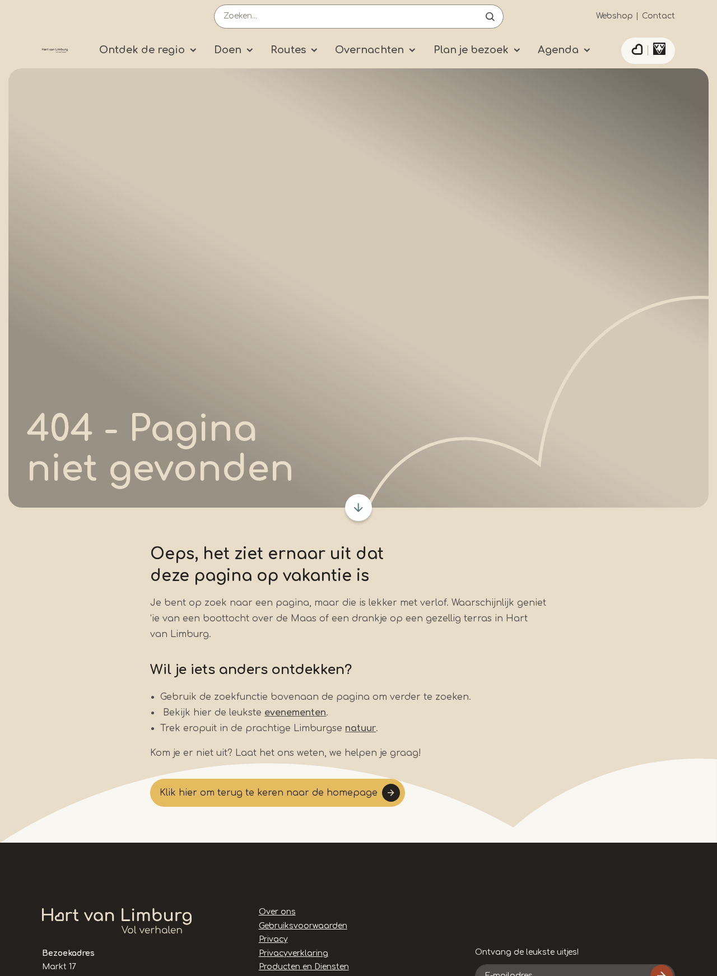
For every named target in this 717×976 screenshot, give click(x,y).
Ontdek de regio (142, 49)
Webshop (614, 16)
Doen (227, 49)
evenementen (295, 713)
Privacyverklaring (293, 953)
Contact (658, 16)
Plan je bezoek (471, 49)
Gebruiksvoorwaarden (303, 926)
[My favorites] (637, 51)
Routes (288, 49)
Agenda (558, 49)
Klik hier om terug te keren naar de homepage (269, 793)
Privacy (273, 939)
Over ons (277, 912)
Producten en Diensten (304, 967)
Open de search (490, 16)
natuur (360, 728)
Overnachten (369, 49)
